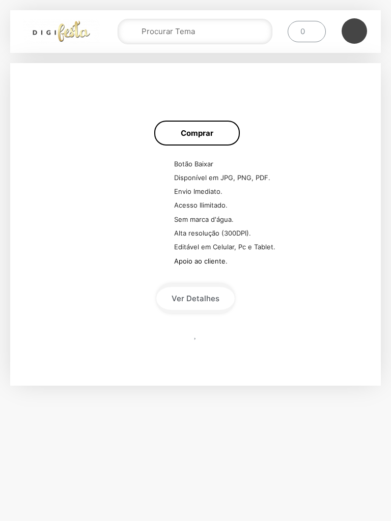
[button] (197, 133)
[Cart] (307, 31)
